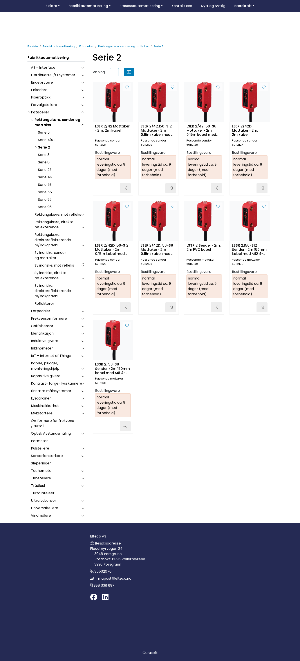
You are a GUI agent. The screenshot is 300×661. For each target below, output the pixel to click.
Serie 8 (44, 162)
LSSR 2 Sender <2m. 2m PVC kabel (203, 247)
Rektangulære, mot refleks (57, 214)
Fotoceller (40, 112)
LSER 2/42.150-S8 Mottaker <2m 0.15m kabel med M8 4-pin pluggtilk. (203, 130)
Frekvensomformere (49, 318)
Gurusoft (150, 652)
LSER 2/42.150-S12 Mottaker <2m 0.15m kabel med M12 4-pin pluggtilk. (158, 130)
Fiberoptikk (41, 97)
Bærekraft (243, 6)
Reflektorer (44, 303)
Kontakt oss (182, 6)
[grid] (129, 72)
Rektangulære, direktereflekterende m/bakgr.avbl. (52, 240)
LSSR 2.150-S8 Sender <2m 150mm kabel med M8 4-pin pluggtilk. (112, 368)
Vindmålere (41, 515)
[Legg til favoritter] (127, 87)
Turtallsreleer (42, 493)
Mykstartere (41, 413)
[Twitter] (93, 597)
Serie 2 (44, 147)
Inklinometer (42, 348)
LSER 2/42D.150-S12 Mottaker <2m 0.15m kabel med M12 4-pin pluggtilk (112, 249)
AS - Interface (43, 67)
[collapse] (83, 67)
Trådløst (38, 485)
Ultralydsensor (43, 500)
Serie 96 (45, 207)
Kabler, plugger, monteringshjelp (45, 366)
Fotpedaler (40, 310)
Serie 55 (45, 192)
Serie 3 (43, 154)
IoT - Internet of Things (51, 355)
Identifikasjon (42, 333)
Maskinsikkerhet (45, 405)
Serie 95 (45, 199)
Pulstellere (40, 448)
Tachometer (42, 470)
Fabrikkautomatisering (88, 6)
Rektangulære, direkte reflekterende (53, 224)
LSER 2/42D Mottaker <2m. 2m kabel (245, 130)
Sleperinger (41, 463)
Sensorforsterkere (47, 455)
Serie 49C (46, 139)
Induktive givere (44, 340)
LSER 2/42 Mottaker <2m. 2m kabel (112, 128)
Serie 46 (45, 177)
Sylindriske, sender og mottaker (50, 255)
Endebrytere (42, 82)
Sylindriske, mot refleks (54, 265)
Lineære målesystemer (51, 390)
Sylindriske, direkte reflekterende (50, 275)
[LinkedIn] (105, 597)
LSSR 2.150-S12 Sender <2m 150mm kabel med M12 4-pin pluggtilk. (249, 249)
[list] (114, 72)
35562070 (103, 571)
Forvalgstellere (44, 104)
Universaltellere (44, 508)
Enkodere (39, 89)
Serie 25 (45, 169)
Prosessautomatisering (139, 6)
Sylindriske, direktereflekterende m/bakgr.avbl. (52, 291)
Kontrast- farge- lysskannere (56, 383)
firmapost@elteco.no (112, 578)
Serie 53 (45, 184)
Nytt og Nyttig (213, 6)
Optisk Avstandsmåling (51, 433)
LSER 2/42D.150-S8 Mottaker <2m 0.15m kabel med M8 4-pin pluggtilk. (157, 249)
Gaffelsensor (42, 325)
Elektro (51, 6)
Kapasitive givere (45, 375)
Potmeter (39, 440)
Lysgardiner (41, 398)
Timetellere (41, 478)
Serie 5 (44, 132)
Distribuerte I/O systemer (53, 74)
